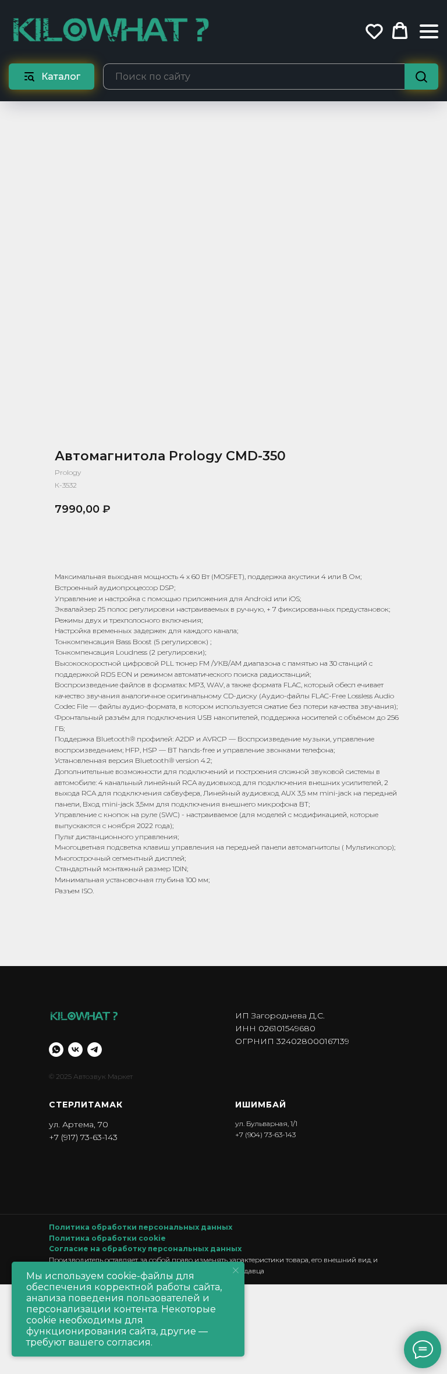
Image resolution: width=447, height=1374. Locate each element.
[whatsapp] (56, 1049)
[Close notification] (236, 1270)
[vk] (75, 1049)
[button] (374, 31)
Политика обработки (94, 1238)
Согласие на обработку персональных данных (145, 1248)
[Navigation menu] (429, 31)
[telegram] (94, 1049)
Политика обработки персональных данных (140, 1227)
